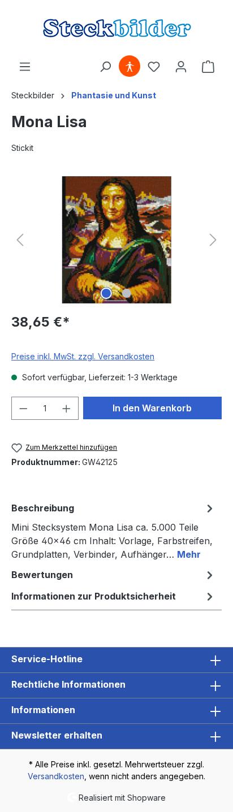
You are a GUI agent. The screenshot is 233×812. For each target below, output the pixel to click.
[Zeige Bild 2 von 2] (126, 293)
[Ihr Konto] (181, 66)
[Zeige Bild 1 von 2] (106, 293)
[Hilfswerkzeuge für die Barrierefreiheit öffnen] (129, 66)
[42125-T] (116, 239)
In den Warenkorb (152, 408)
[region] (116, 239)
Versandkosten (56, 776)
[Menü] (24, 66)
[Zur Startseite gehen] (116, 27)
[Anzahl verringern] (23, 408)
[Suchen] (105, 66)
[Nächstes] (213, 240)
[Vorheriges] (19, 240)
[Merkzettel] (153, 66)
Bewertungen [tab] (42, 574)
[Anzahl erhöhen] (67, 408)
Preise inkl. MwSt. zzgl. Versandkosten (82, 356)
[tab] (113, 530)
